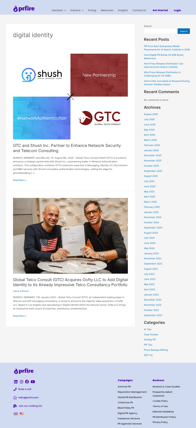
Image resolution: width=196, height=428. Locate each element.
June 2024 (150, 243)
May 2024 (149, 248)
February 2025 (152, 207)
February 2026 (152, 145)
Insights (123, 10)
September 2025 (153, 170)
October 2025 (151, 165)
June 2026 (149, 124)
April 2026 (149, 134)
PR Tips (148, 344)
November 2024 (153, 217)
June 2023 (150, 279)
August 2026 (151, 114)
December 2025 (152, 155)
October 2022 (151, 310)
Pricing (92, 10)
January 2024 (151, 253)
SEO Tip (148, 355)
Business (158, 380)
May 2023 (149, 284)
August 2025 (151, 176)
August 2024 (151, 232)
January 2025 (151, 212)
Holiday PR (150, 339)
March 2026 (150, 139)
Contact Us (139, 10)
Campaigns (125, 380)
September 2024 (153, 227)
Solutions (57, 10)
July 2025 (149, 181)
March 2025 (150, 201)
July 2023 (149, 274)
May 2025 (149, 191)
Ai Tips (147, 329)
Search (148, 26)
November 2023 (153, 258)
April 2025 (149, 196)
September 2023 (153, 263)
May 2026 (149, 129)
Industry (75, 10)
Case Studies (151, 334)
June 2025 (149, 186)
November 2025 (152, 160)
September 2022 (153, 315)
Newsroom (107, 10)
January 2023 (151, 294)
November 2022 (152, 304)
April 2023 (149, 289)
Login (177, 10)
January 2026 (151, 150)
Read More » (20, 180)
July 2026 (149, 119)
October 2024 (151, 222)
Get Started (160, 10)
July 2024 (149, 237)
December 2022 (152, 299)
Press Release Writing (156, 349)
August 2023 (151, 268)
